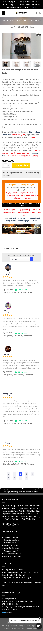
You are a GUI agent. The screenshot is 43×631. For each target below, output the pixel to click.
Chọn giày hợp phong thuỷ (13, 556)
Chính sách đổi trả (10, 543)
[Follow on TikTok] (11, 524)
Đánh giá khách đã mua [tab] (10, 249)
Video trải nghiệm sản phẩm (26, 221)
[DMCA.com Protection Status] (7, 612)
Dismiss (33, 7)
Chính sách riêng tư (11, 551)
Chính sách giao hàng (11, 540)
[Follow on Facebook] (3, 524)
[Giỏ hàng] (40, 13)
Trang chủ (6, 20)
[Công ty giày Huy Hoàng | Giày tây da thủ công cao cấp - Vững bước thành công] (21, 13)
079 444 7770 (17, 570)
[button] (39, 626)
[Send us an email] (14, 524)
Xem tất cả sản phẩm (19, 218)
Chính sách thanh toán (11, 548)
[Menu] (3, 13)
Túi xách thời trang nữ (31, 20)
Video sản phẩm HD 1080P (14, 554)
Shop (16, 20)
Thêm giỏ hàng (21, 165)
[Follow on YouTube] (18, 524)
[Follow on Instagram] (7, 524)
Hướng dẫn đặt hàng (11, 546)
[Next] (41, 66)
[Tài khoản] (36, 13)
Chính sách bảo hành (11, 537)
